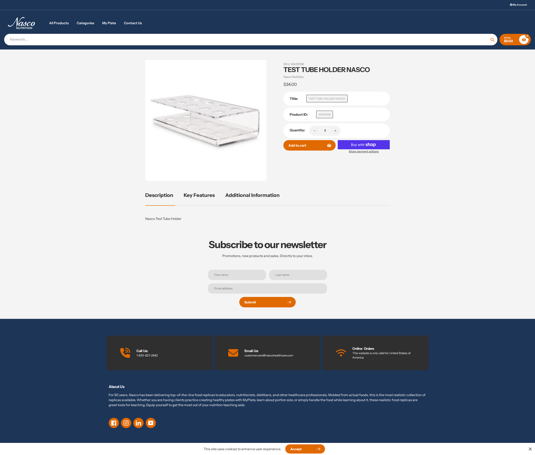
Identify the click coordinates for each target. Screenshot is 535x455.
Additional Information (252, 195)
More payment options (364, 151)
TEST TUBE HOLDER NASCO (327, 98)
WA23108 (324, 114)
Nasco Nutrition (293, 77)
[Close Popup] (530, 448)
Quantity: (297, 130)
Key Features (199, 195)
